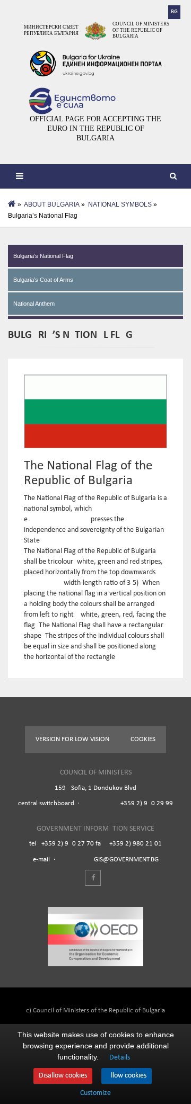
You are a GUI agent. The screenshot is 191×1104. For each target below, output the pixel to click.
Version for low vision (72, 739)
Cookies (143, 739)
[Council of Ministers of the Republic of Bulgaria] (95, 31)
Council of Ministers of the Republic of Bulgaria (140, 30)
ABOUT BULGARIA (52, 204)
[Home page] (12, 204)
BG (174, 12)
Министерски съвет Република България (51, 30)
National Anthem (34, 303)
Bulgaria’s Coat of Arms (43, 280)
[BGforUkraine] (95, 63)
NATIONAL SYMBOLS (120, 204)
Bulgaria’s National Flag (43, 256)
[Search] (175, 177)
